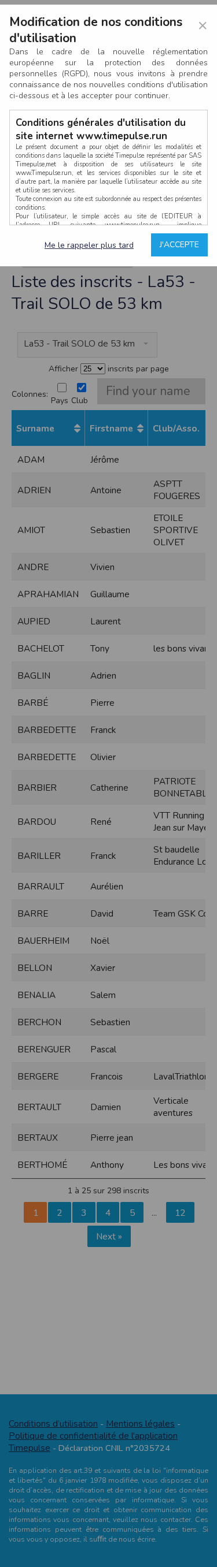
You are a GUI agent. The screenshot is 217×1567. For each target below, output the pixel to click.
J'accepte (179, 244)
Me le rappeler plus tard (89, 245)
